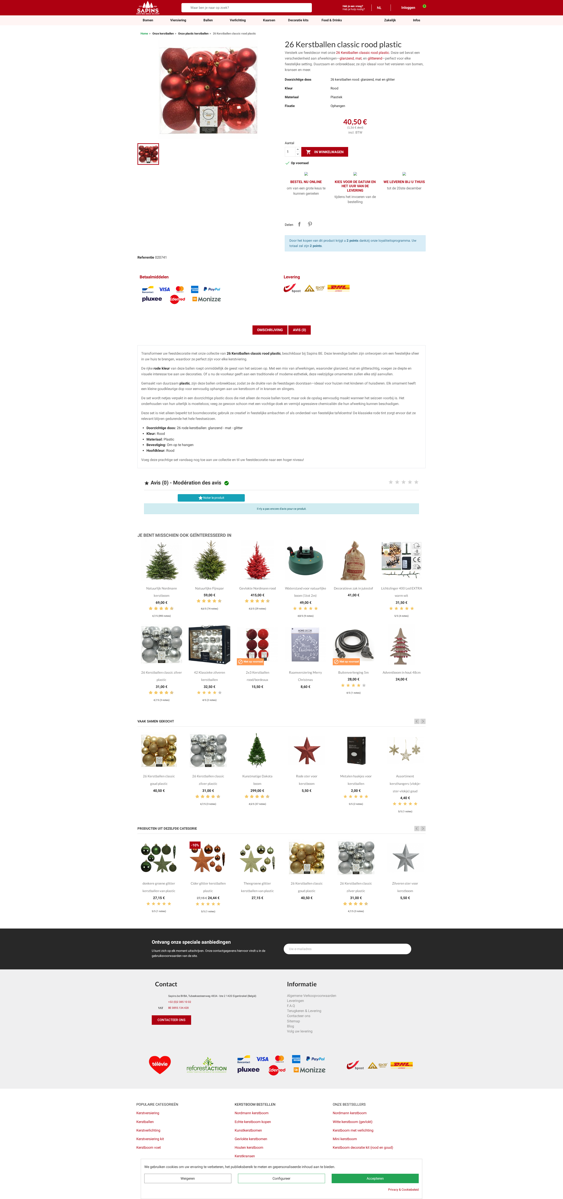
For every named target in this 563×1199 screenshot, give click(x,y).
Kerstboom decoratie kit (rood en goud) (363, 1147)
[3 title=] (403, 482)
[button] (390, 20)
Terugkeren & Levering (304, 1011)
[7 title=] (164, 608)
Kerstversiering (147, 1113)
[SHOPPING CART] (422, 7)
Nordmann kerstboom (252, 1113)
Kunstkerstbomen (248, 1130)
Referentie (145, 257)
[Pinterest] (166, 1033)
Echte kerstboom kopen (253, 1122)
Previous (417, 721)
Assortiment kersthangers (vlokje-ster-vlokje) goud (405, 783)
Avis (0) (299, 330)
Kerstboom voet (148, 1147)
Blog (290, 1026)
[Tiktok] (195, 1033)
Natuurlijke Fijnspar (209, 588)
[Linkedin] (205, 1033)
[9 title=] (170, 608)
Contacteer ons (298, 1016)
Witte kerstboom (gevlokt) (353, 1122)
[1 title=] (390, 482)
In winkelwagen (325, 152)
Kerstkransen (245, 1156)
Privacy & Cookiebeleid (403, 1189)
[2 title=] (397, 482)
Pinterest (309, 224)
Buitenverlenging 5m (353, 672)
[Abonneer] (405, 949)
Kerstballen (145, 1122)
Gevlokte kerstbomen (251, 1139)
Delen (299, 224)
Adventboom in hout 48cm (401, 672)
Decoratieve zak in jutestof (353, 588)
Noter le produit (211, 498)
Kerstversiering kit (150, 1139)
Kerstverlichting (148, 1130)
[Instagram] (176, 1033)
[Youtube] (185, 1033)
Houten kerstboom (249, 1147)
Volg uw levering (300, 1031)
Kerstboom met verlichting (353, 1130)
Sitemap (293, 1021)
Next (423, 721)
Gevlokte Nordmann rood (257, 588)
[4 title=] (410, 482)
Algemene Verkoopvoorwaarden (311, 996)
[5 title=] (416, 482)
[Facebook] (156, 1033)
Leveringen (295, 1001)
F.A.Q (291, 1006)
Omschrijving (270, 330)
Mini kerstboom (345, 1139)
